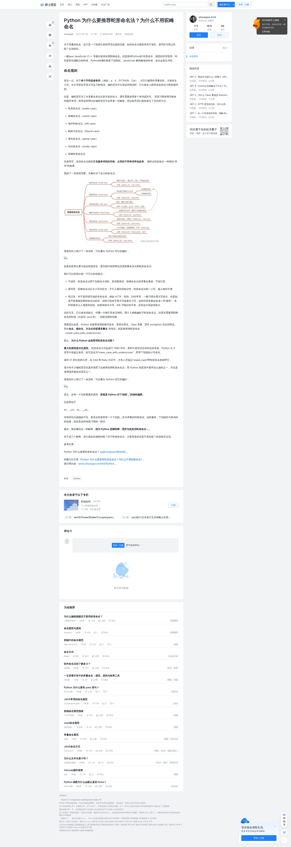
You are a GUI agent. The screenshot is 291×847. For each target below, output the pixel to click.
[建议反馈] (284, 832)
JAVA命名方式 (72, 746)
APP (86, 4)
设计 (169, 668)
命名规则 (193, 56)
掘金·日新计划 (173, 751)
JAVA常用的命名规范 (75, 699)
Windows (174, 762)
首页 (62, 4)
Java (175, 703)
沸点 (70, 4)
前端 (176, 644)
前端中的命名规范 (73, 640)
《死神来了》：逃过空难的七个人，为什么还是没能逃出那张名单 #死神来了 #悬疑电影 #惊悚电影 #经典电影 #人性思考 (108, 818)
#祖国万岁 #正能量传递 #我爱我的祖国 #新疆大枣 (81, 800)
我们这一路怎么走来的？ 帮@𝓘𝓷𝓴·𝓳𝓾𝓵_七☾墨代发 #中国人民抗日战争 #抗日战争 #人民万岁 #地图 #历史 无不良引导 (105, 821)
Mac (165, 762)
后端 (176, 680)
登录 (244, 4)
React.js (174, 739)
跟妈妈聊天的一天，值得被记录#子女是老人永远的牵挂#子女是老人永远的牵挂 (91, 809)
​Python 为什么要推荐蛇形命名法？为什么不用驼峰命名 (111, 459)
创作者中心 (224, 4)
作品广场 (105, 4)
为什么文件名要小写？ (76, 758)
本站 (71, 459)
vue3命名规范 (71, 722)
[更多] (284, 840)
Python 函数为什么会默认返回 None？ (85, 782)
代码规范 (174, 620)
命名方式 (69, 652)
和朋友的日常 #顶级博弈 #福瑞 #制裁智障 (76, 830)
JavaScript (173, 656)
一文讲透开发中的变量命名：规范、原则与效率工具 (92, 675)
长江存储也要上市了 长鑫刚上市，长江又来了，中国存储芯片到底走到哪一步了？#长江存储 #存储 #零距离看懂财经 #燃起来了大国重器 (114, 806)
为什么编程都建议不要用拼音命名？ (83, 616)
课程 (78, 4)
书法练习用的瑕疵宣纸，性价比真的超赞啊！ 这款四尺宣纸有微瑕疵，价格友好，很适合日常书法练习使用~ (102, 803)
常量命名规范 (71, 734)
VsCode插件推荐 (73, 770)
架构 (176, 668)
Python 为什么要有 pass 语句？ (81, 687)
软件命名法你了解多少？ (77, 663)
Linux (158, 762)
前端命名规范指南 (73, 711)
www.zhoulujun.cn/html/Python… (97, 463)
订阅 (173, 505)
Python (175, 691)
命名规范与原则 (72, 628)
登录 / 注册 (118, 545)
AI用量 (94, 4)
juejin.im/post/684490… (113, 451)
